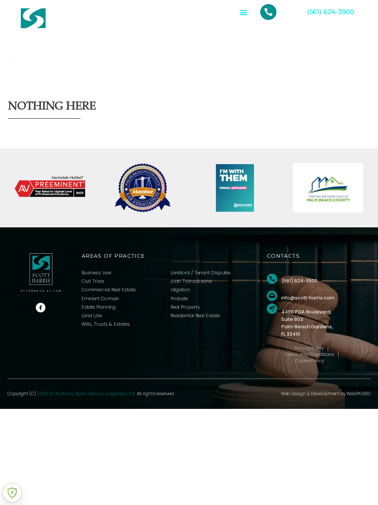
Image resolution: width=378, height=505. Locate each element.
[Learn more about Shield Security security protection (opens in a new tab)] (12, 493)
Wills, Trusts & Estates (106, 324)
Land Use (92, 315)
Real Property (185, 307)
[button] (243, 12)
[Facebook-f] (40, 307)
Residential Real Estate (195, 315)
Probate (179, 298)
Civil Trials (93, 281)
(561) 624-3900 (331, 12)
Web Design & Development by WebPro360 (326, 393)
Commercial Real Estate (108, 289)
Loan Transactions (191, 281)
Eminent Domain (101, 298)
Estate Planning (99, 307)
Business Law (96, 272)
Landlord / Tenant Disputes (201, 272)
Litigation (180, 289)
